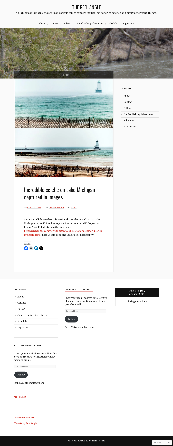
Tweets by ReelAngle (25, 423)
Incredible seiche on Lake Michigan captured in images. (59, 193)
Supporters (128, 23)
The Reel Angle (20, 397)
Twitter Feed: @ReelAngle (24, 417)
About (42, 23)
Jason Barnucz (56, 207)
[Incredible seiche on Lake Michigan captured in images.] (63, 176)
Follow (67, 23)
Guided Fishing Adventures (89, 23)
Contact (54, 23)
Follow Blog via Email (28, 345)
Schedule (112, 23)
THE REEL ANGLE (86, 7)
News (73, 207)
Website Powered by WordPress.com (86, 441)
